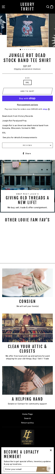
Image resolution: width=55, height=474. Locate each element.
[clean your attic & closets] (27, 328)
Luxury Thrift (27, 6)
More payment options (27, 104)
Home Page (27, 414)
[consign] (27, 282)
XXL (27, 82)
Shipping (17, 69)
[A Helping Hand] (27, 380)
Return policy (27, 422)
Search (27, 418)
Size (27, 78)
